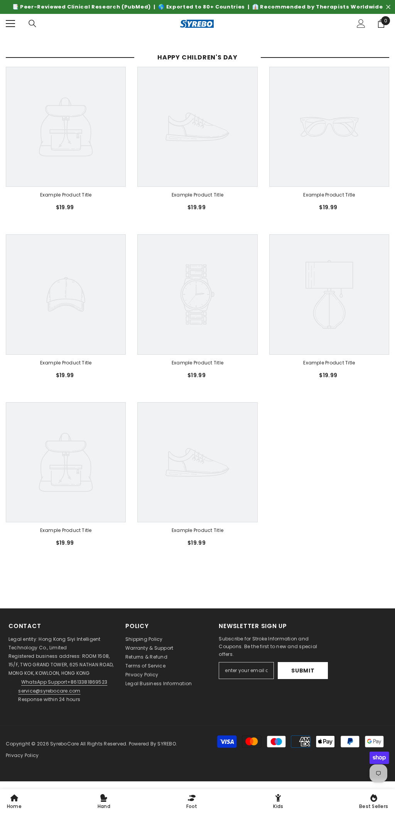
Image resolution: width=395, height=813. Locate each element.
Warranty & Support (149, 648)
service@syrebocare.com (49, 691)
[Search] (32, 23)
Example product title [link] (66, 194)
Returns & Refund (146, 657)
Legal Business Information (158, 683)
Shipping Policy (144, 639)
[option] (197, 7)
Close (388, 7)
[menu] (10, 23)
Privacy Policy (141, 674)
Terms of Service (145, 665)
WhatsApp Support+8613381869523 (64, 682)
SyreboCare (65, 743)
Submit (302, 670)
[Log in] (361, 23)
